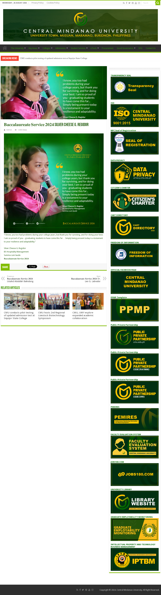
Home (5, 47)
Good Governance (125, 48)
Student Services (78, 48)
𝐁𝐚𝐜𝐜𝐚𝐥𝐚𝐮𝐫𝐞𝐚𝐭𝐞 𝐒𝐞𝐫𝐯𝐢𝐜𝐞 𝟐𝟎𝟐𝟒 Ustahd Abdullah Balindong (20, 279)
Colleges (46, 48)
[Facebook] (127, 3)
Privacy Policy (38, 3)
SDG (140, 48)
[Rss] (124, 3)
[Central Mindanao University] (80, 24)
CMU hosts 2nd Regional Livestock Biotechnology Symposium (51, 315)
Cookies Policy (53, 3)
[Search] (157, 2)
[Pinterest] (132, 3)
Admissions (60, 48)
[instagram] (139, 3)
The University (17, 48)
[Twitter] (129, 3)
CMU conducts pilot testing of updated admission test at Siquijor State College (53, 58)
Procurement (107, 48)
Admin (9, 130)
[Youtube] (136, 3)
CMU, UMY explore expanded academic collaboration (83, 315)
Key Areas (33, 48)
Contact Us (150, 48)
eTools (94, 48)
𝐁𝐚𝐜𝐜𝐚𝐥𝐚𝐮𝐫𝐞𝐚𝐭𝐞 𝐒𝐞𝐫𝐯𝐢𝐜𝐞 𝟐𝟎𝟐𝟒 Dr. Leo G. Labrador (85, 279)
